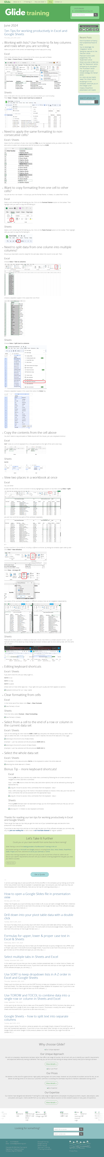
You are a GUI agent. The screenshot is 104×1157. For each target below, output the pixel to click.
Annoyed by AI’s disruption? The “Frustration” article (88, 67)
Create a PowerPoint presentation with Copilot (88, 89)
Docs (52, 850)
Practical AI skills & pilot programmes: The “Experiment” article (87, 58)
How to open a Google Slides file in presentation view (37, 895)
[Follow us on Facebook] (83, 1144)
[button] (40, 874)
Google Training (42, 1143)
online (48, 852)
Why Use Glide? (40, 2)
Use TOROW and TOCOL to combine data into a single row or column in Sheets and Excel (37, 997)
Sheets (61, 850)
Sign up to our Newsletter (89, 26)
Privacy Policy (73, 1151)
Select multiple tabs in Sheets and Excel (31, 957)
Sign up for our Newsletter (77, 1148)
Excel (48, 850)
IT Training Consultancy (44, 1149)
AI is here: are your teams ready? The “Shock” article (88, 78)
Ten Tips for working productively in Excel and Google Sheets (35, 32)
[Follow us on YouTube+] (76, 1144)
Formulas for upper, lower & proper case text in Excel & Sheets (37, 937)
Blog (50, 2)
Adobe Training (42, 1145)
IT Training (27, 2)
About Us (16, 2)
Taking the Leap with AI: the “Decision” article (88, 52)
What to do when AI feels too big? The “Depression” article (89, 63)
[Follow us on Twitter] (78, 1144)
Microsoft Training (43, 1142)
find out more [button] (11, 863)
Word (56, 850)
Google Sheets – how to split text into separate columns (36, 1018)
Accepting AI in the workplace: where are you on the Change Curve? (89, 84)
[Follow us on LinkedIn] (72, 1144)
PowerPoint (67, 850)
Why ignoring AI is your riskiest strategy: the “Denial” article (89, 73)
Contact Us (58, 2)
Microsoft (24, 850)
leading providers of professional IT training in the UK (40, 846)
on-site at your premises (36, 852)
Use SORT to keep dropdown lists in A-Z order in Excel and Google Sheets (37, 976)
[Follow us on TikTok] (89, 1144)
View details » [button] (51, 1064)
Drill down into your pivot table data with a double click (38, 916)
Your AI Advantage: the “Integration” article (87, 48)
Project (12, 852)
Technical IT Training (44, 1147)
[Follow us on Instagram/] (86, 1144)
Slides (8, 852)
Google (32, 850)
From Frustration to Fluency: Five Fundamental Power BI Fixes (89, 43)
